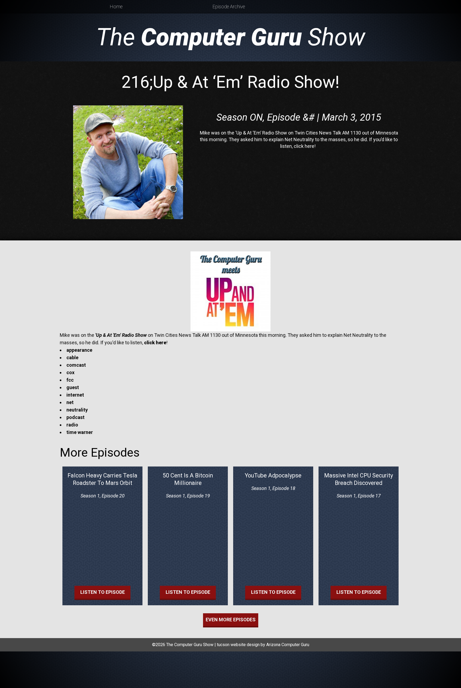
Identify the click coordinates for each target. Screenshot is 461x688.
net (70, 402)
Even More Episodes (231, 619)
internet (75, 395)
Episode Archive (229, 6)
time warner (79, 432)
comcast (76, 365)
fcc (70, 380)
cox (70, 372)
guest (72, 387)
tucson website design (238, 644)
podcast (75, 417)
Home (116, 6)
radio (72, 425)
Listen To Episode (102, 592)
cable (72, 357)
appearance (79, 350)
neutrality (77, 410)
